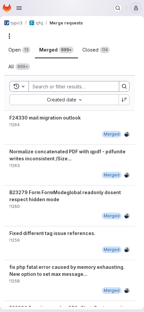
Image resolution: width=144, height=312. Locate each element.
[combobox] (64, 99)
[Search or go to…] (118, 8)
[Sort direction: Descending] (124, 99)
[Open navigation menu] (19, 8)
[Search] (124, 86)
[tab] (19, 50)
